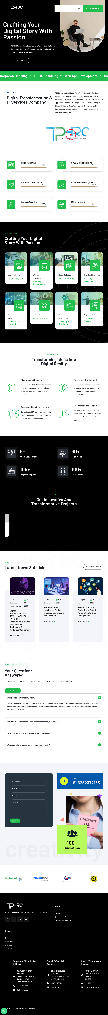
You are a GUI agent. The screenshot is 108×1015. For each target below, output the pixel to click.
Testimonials (62, 917)
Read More (15, 635)
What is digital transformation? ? (21, 697)
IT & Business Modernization (15, 603)
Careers (9, 945)
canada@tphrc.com (92, 987)
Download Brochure (64, 920)
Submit (15, 821)
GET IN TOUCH (20, 60)
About (9, 938)
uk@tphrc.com (56, 987)
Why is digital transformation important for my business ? (33, 721)
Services (10, 941)
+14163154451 (89, 983)
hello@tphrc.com (23, 990)
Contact (9, 949)
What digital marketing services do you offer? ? (28, 745)
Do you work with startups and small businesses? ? (30, 733)
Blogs (59, 913)
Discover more (92, 567)
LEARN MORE (12, 691)
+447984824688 (56, 983)
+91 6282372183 (85, 782)
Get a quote (92, 8)
